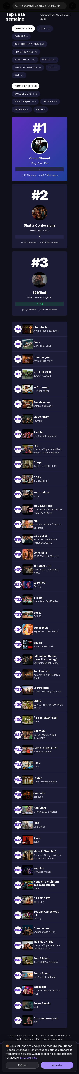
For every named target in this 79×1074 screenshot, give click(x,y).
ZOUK (45, 28)
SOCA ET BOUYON (28, 67)
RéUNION (21, 109)
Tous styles (23, 28)
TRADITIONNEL (25, 51)
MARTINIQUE (25, 101)
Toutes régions (25, 86)
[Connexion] (72, 6)
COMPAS (21, 36)
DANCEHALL (24, 59)
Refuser (22, 1065)
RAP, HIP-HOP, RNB (29, 44)
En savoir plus (28, 1057)
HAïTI (40, 109)
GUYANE (50, 101)
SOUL (53, 67)
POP (19, 75)
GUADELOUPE (25, 93)
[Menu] (6, 6)
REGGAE (49, 59)
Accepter (57, 1065)
